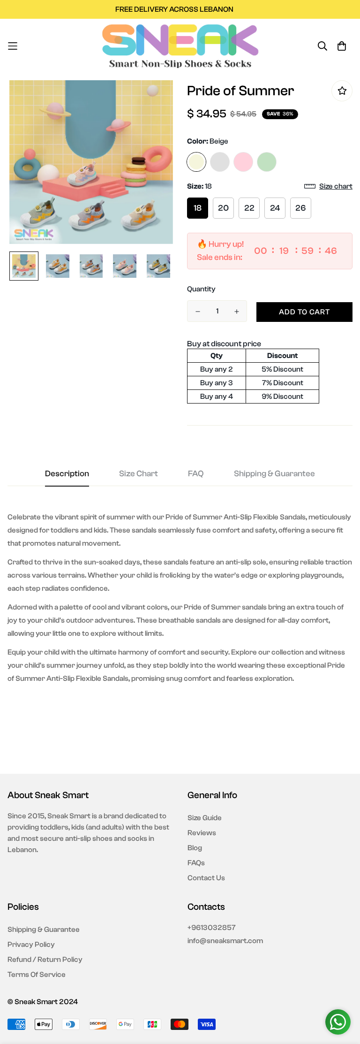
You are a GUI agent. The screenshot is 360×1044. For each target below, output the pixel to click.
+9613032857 (212, 927)
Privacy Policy (31, 944)
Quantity (201, 289)
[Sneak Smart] (180, 46)
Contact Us (206, 878)
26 (300, 208)
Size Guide (205, 818)
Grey (219, 161)
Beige (196, 161)
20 (223, 208)
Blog (195, 848)
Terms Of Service (37, 974)
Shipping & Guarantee (44, 929)
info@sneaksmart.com (225, 941)
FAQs (196, 863)
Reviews (202, 833)
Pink (243, 161)
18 (198, 208)
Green (266, 161)
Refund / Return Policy (45, 959)
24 (275, 208)
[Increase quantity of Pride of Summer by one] (236, 311)
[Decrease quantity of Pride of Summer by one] (198, 311)
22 (249, 208)
